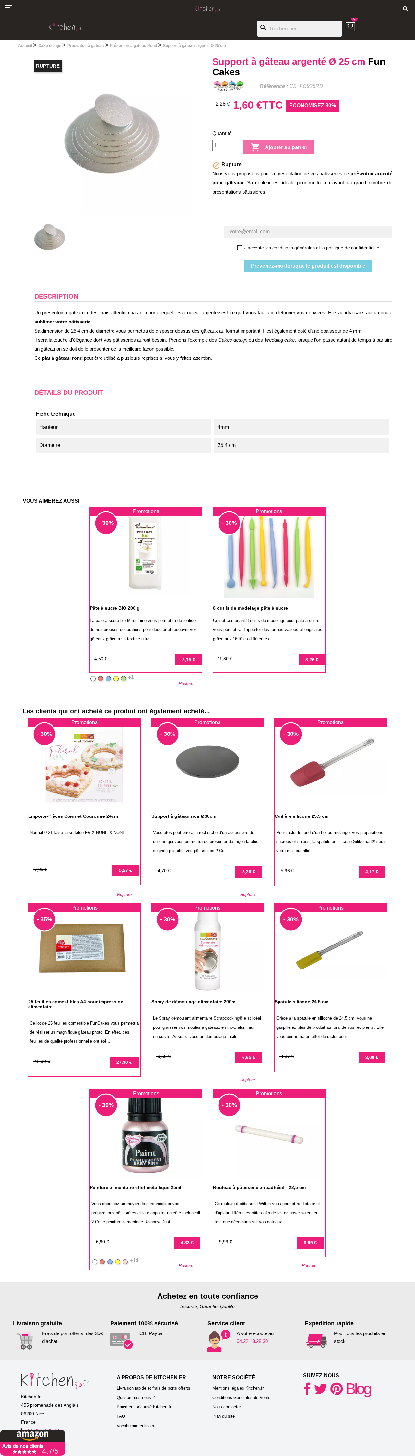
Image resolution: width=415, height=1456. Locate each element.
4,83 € (187, 1242)
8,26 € (311, 659)
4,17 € (371, 871)
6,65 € (248, 1057)
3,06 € (371, 1057)
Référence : (274, 86)
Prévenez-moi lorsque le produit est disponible (308, 266)
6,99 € (310, 1242)
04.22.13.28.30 (252, 1341)
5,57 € (125, 870)
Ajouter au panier (278, 147)
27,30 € (124, 1062)
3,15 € (188, 659)
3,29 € (248, 871)
